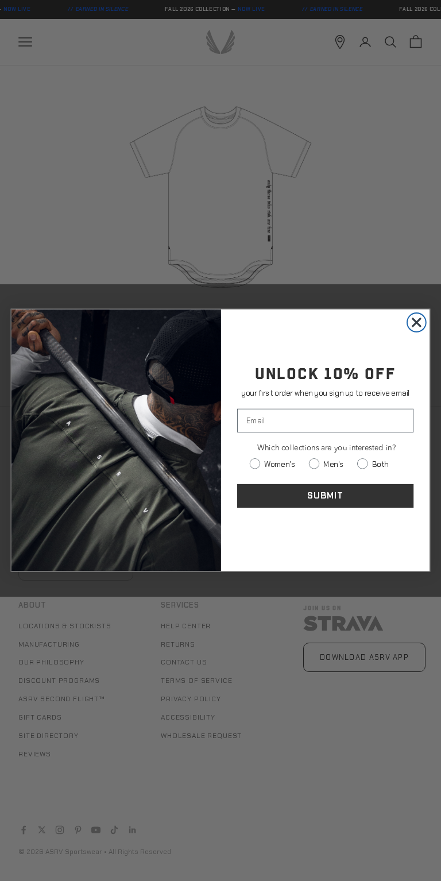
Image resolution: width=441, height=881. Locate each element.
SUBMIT (325, 495)
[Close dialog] (416, 322)
